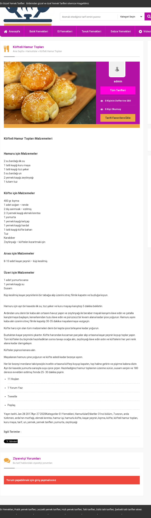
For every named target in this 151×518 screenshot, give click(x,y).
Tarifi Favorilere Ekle (118, 117)
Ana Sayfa (18, 51)
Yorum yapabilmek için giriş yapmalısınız (31, 480)
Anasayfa (14, 31)
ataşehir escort (25, 513)
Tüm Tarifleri (118, 90)
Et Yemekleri (64, 31)
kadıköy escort (73, 513)
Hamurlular (31, 51)
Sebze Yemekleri (121, 31)
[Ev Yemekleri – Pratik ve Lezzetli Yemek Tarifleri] (27, 16)
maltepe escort (8, 513)
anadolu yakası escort (109, 513)
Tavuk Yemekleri (91, 31)
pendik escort (90, 513)
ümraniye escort (131, 513)
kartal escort (40, 513)
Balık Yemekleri (38, 31)
